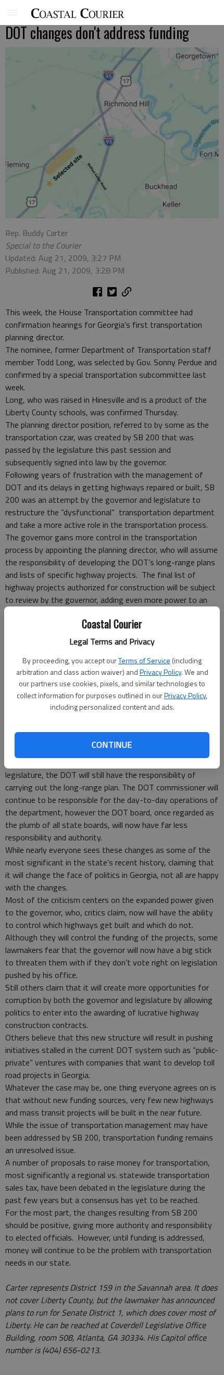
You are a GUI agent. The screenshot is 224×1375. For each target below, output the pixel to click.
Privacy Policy (160, 671)
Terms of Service (144, 660)
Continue (112, 744)
